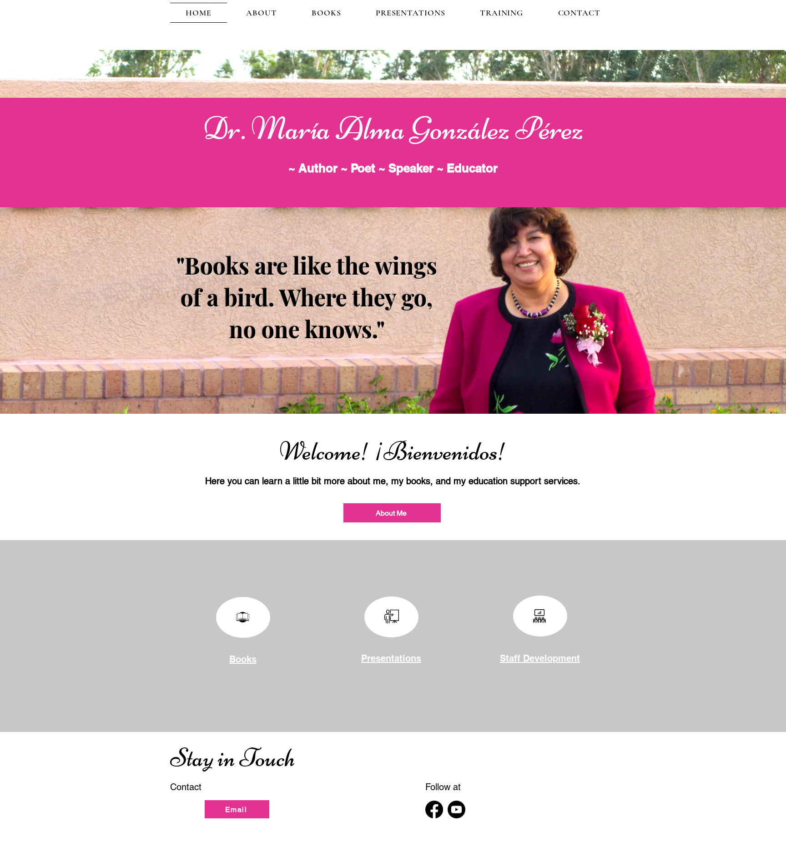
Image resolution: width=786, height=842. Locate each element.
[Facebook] (434, 809)
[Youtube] (456, 809)
